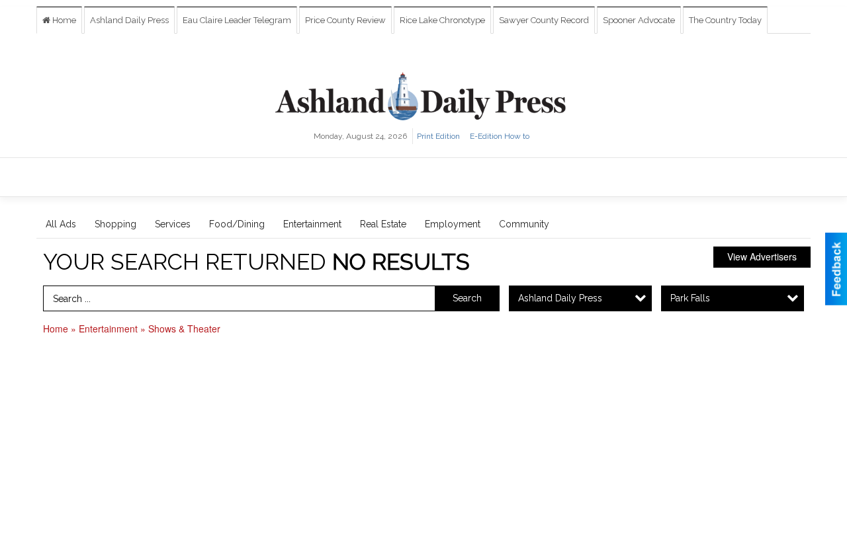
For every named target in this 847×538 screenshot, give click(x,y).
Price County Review (345, 20)
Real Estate (383, 224)
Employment (452, 224)
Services (173, 224)
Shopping (115, 224)
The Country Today (725, 20)
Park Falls (690, 298)
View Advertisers (762, 256)
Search (467, 298)
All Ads (61, 224)
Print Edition (438, 136)
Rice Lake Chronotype (442, 20)
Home (63, 20)
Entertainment (312, 224)
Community (524, 224)
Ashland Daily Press (129, 20)
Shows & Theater (184, 328)
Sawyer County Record (544, 20)
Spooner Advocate (639, 20)
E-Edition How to (499, 136)
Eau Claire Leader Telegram (237, 20)
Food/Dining (237, 224)
